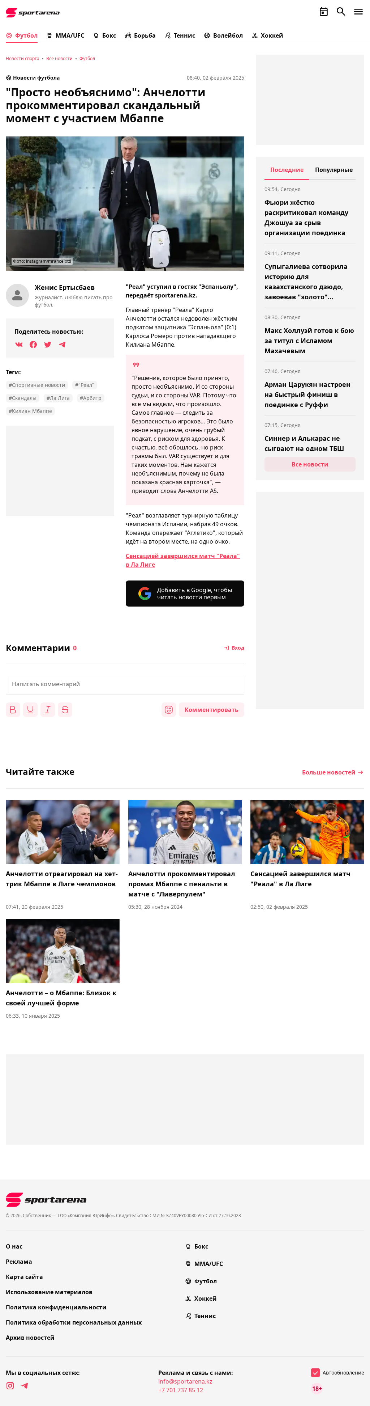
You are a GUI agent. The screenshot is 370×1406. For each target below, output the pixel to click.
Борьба (145, 35)
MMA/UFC (70, 35)
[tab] (287, 172)
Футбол (26, 35)
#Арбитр (91, 397)
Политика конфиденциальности (56, 1307)
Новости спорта (22, 58)
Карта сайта (24, 1277)
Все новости (59, 58)
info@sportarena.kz (185, 1381)
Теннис (184, 35)
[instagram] (10, 1385)
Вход (238, 647)
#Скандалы (22, 397)
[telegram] (24, 1385)
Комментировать (211, 710)
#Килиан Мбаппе (30, 411)
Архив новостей (30, 1338)
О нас (14, 1246)
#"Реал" (84, 384)
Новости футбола (36, 77)
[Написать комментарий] (125, 684)
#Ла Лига (58, 397)
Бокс (109, 35)
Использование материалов (49, 1292)
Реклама (19, 1262)
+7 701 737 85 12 (180, 1390)
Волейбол (228, 35)
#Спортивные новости (37, 384)
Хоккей (272, 35)
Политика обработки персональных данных (74, 1322)
